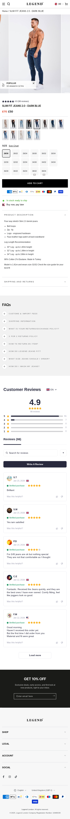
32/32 (16, 163)
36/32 (16, 172)
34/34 (54, 163)
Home (5, 11)
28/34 (26, 155)
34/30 (35, 163)
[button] (8, 4)
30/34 (54, 155)
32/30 (7, 163)
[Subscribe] (53, 695)
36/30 (7, 172)
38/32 (35, 172)
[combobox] (63, 453)
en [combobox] (52, 389)
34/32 (45, 163)
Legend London (28, 809)
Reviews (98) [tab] (12, 439)
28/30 (7, 155)
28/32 (16, 155)
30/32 (45, 155)
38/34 (45, 172)
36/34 (26, 172)
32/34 (26, 163)
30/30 (35, 155)
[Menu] (3, 4)
